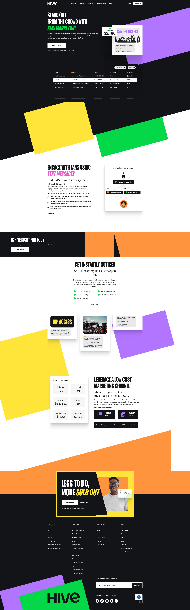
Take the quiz (20, 249)
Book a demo (137, 3)
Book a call (70, 502)
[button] (74, 3)
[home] (52, 3)
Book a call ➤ (56, 45)
